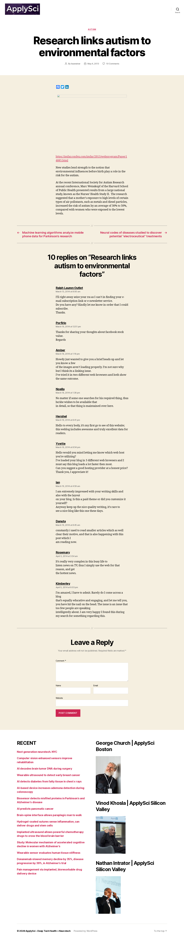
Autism (92, 29)
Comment (61, 661)
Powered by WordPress (86, 931)
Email (95, 685)
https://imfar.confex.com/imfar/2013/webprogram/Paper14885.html (91, 158)
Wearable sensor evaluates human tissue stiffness (48, 852)
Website (59, 698)
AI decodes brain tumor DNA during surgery (44, 768)
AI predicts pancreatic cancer (35, 808)
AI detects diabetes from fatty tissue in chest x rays (49, 781)
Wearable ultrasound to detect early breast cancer (48, 775)
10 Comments (112, 63)
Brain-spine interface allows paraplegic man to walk (49, 815)
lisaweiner (75, 63)
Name (58, 685)
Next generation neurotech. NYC (37, 751)
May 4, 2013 (93, 63)
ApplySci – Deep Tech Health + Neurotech (48, 931)
